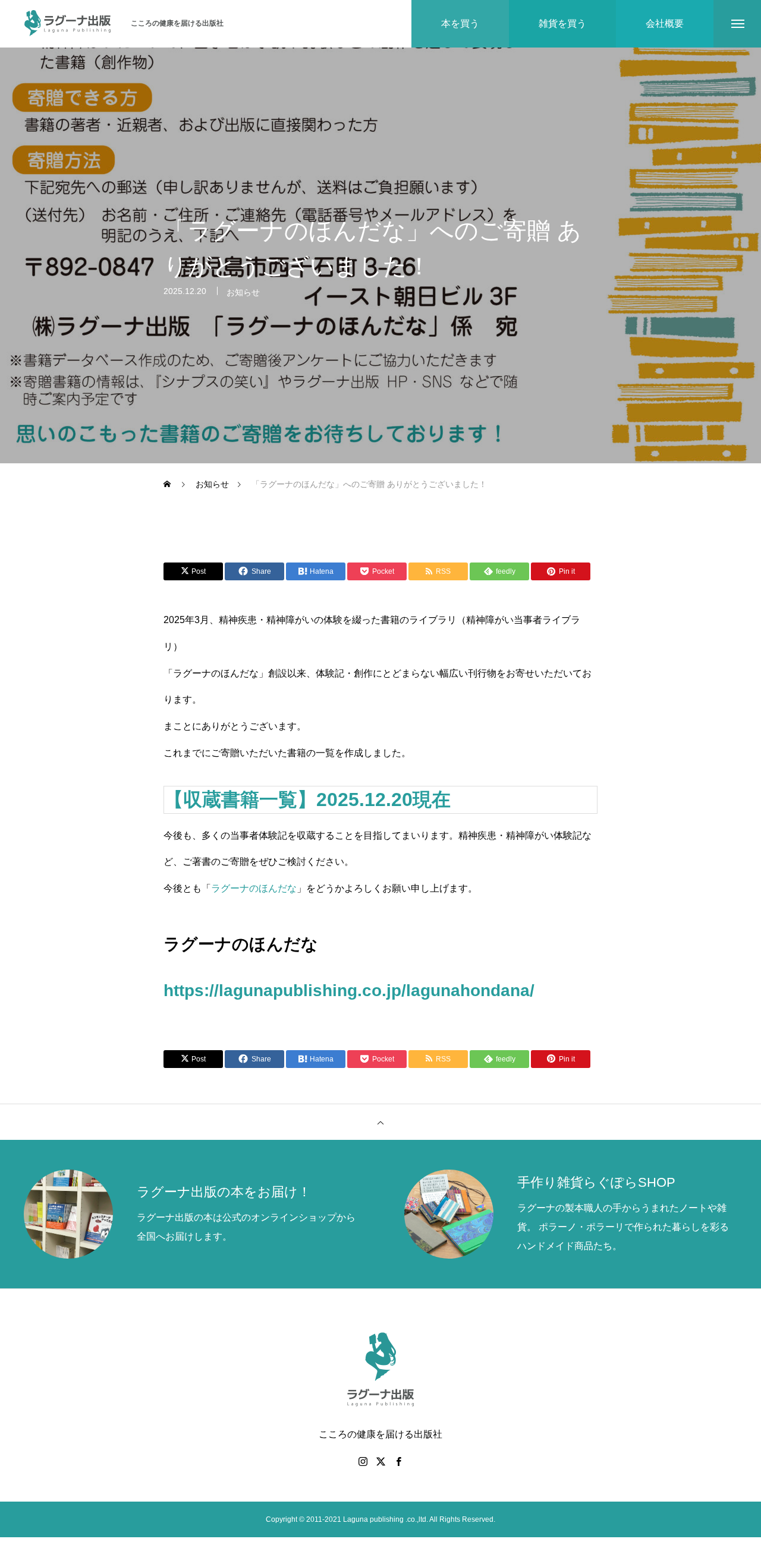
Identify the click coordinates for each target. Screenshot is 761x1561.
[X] (380, 1461)
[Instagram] (363, 1461)
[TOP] (380, 1122)
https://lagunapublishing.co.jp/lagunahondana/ (348, 990)
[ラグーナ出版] (68, 24)
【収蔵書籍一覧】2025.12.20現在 (310, 799)
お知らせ (243, 292)
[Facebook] (398, 1461)
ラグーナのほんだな (254, 888)
